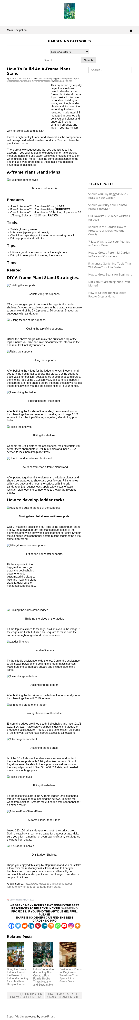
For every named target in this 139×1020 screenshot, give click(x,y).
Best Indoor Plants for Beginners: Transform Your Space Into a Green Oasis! (70, 975)
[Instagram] (71, 926)
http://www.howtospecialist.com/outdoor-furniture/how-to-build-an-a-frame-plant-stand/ (40, 885)
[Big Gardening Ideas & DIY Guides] (69, 17)
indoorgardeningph (63, 81)
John (12, 78)
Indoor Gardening (44, 78)
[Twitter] (18, 926)
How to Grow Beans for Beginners (110, 274)
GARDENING (69, 908)
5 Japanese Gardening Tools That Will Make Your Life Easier (109, 265)
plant (62, 94)
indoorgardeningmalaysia (19, 81)
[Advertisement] (28, 106)
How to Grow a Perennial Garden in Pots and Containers (109, 254)
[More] (78, 926)
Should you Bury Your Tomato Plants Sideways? (107, 207)
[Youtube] (64, 926)
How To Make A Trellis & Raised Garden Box (63, 996)
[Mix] (51, 926)
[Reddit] (25, 926)
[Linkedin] (31, 926)
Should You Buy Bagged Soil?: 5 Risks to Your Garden (108, 196)
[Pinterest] (38, 926)
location (72, 764)
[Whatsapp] (58, 926)
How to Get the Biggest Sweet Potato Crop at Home (107, 294)
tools (53, 127)
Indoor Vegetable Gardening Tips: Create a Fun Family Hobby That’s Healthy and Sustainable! (43, 977)
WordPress (48, 1016)
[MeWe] (44, 926)
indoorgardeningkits (70, 78)
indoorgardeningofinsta (42, 81)
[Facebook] (11, 926)
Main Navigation (17, 30)
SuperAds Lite (16, 1016)
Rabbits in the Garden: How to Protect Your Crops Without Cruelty (107, 230)
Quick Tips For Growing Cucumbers (26, 996)
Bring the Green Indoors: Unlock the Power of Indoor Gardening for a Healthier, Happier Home (17, 977)
